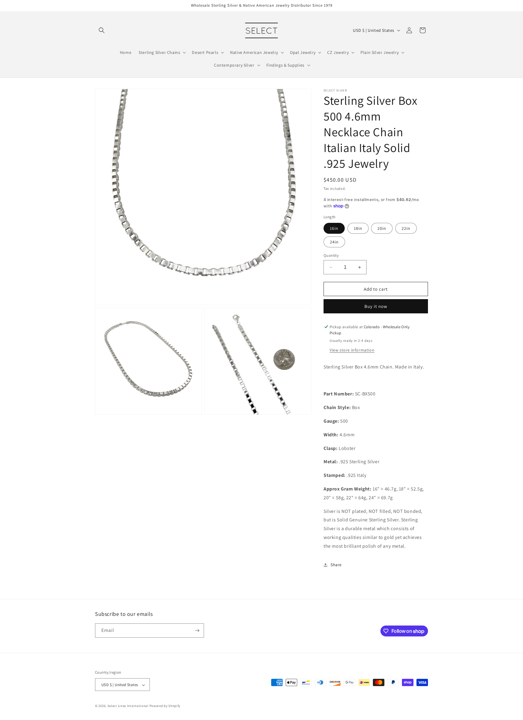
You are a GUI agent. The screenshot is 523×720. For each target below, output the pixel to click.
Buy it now (375, 306)
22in (406, 228)
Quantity (331, 255)
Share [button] (336, 564)
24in (334, 242)
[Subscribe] (197, 630)
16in (334, 228)
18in (358, 228)
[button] (101, 30)
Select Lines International (128, 706)
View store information (352, 350)
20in (381, 228)
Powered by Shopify (165, 706)
